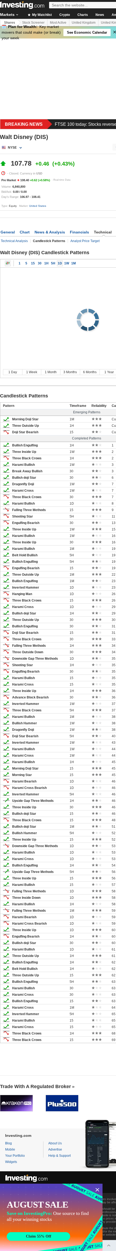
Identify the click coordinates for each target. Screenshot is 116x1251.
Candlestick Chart (8, 263)
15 (33, 263)
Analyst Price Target (85, 241)
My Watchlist (41, 15)
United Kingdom (83, 23)
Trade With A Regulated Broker (35, 1086)
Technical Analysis (14, 241)
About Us (55, 1143)
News (99, 15)
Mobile (10, 1149)
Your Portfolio (15, 1156)
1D (60, 263)
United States (37, 205)
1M (73, 263)
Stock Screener (33, 23)
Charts (82, 15)
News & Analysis (50, 232)
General (8, 232)
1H (46, 263)
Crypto (64, 15)
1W (66, 263)
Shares (9, 23)
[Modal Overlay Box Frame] (51, 1217)
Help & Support (59, 1156)
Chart (25, 232)
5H (53, 263)
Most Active (58, 23)
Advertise (55, 1149)
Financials (79, 232)
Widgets (11, 1162)
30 (40, 263)
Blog (8, 1143)
